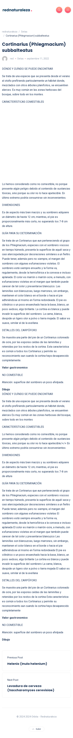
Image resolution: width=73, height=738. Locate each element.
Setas (20, 58)
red (12, 58)
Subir (38, 729)
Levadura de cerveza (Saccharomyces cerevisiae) (30, 688)
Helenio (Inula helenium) (27, 664)
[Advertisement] (36, 143)
